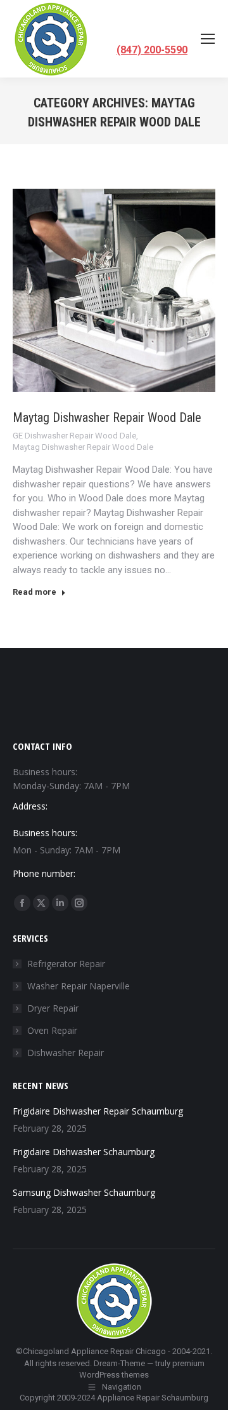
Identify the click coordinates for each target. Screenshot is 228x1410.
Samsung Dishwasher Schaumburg (84, 1192)
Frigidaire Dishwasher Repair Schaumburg (98, 1111)
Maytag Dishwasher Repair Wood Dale (107, 417)
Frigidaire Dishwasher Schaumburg (84, 1152)
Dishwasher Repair (65, 1053)
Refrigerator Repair (66, 964)
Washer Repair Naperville (78, 986)
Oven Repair (52, 1030)
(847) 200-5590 (152, 50)
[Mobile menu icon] (207, 38)
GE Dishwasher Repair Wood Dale (74, 435)
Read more (34, 592)
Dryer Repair (53, 1008)
